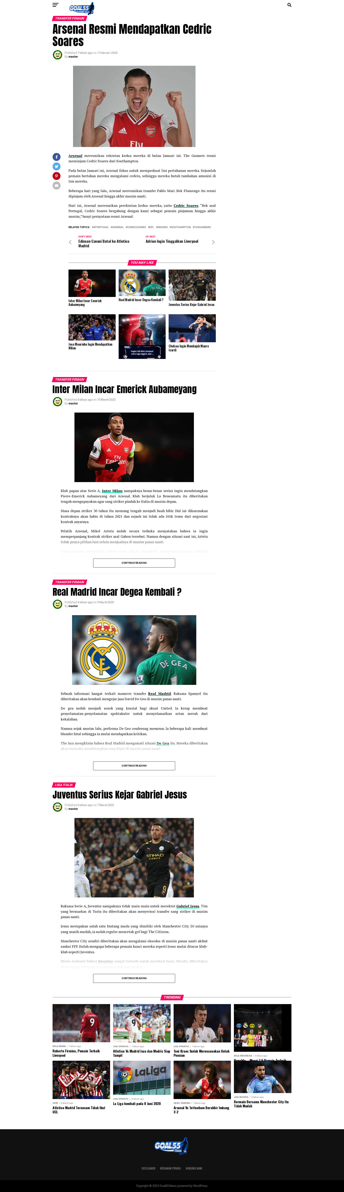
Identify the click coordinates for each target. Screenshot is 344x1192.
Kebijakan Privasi (170, 1168)
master (73, 56)
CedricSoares (136, 227)
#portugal (101, 227)
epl (152, 227)
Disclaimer (148, 1168)
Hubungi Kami (194, 1168)
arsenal (118, 227)
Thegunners (202, 227)
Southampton (181, 227)
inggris (162, 227)
